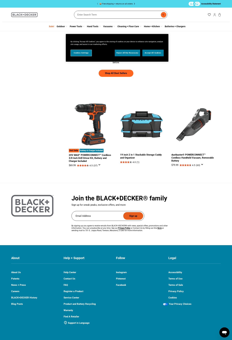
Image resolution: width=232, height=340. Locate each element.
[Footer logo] (32, 206)
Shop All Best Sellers (116, 73)
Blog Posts (17, 304)
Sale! (51, 26)
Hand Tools (92, 26)
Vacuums (108, 26)
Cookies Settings (81, 53)
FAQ (66, 285)
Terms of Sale (175, 285)
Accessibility (175, 272)
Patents (15, 278)
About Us (16, 272)
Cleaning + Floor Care (128, 26)
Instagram (121, 272)
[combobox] (120, 14)
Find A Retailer (71, 316)
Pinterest (121, 278)
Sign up (133, 215)
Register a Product (73, 291)
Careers (15, 291)
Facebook (121, 285)
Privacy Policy (176, 291)
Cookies (172, 297)
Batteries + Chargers (175, 26)
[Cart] (219, 15)
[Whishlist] (209, 14)
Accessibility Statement (211, 4)
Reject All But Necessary (127, 53)
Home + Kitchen (152, 26)
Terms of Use (175, 278)
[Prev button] (98, 4)
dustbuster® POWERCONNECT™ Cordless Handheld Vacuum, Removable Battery (192, 157)
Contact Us (69, 278)
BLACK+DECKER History (24, 297)
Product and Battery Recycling (80, 304)
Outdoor (61, 26)
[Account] (214, 14)
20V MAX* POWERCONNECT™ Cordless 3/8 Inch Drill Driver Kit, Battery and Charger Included (90, 158)
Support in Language (76, 323)
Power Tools (76, 26)
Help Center (70, 272)
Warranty (68, 310)
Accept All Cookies (153, 53)
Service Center (71, 297)
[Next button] (134, 4)
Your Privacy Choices (180, 304)
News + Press (18, 285)
